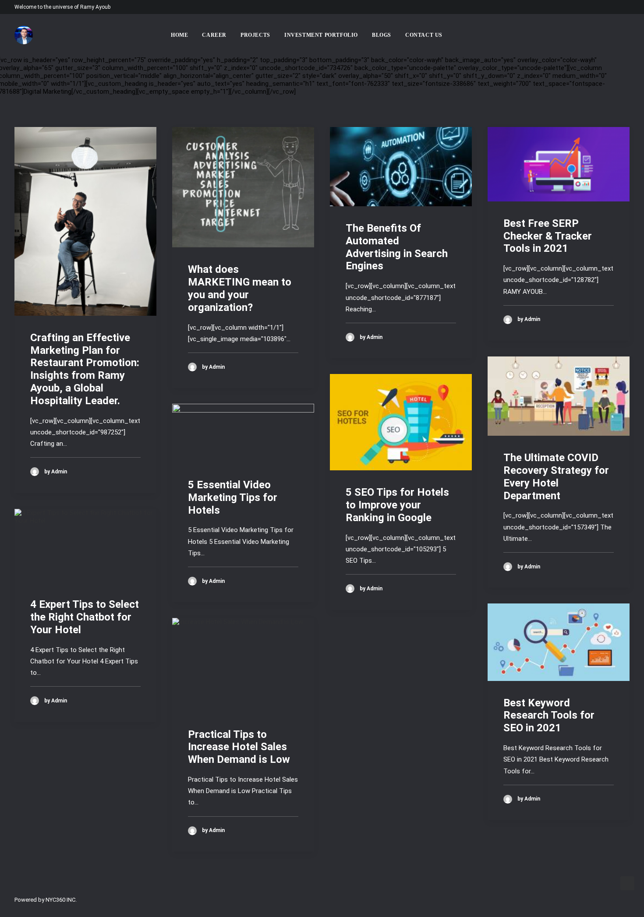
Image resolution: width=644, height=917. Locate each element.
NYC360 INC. (61, 899)
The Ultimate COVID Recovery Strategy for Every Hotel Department (556, 476)
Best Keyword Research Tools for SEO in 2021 (548, 715)
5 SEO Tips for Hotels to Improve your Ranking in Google (397, 505)
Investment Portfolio (321, 35)
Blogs (381, 35)
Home (179, 35)
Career (214, 35)
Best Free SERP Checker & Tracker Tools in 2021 (547, 236)
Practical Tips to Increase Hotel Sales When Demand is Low (239, 747)
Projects (255, 35)
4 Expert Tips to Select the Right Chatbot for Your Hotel (84, 617)
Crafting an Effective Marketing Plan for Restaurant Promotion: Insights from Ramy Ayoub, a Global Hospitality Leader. (84, 369)
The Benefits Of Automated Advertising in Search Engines (397, 247)
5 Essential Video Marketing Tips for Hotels (232, 497)
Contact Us (423, 35)
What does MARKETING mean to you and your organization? (239, 288)
